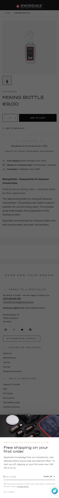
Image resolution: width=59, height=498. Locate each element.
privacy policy (23, 486)
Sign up (48, 476)
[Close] (54, 420)
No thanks (9, 492)
